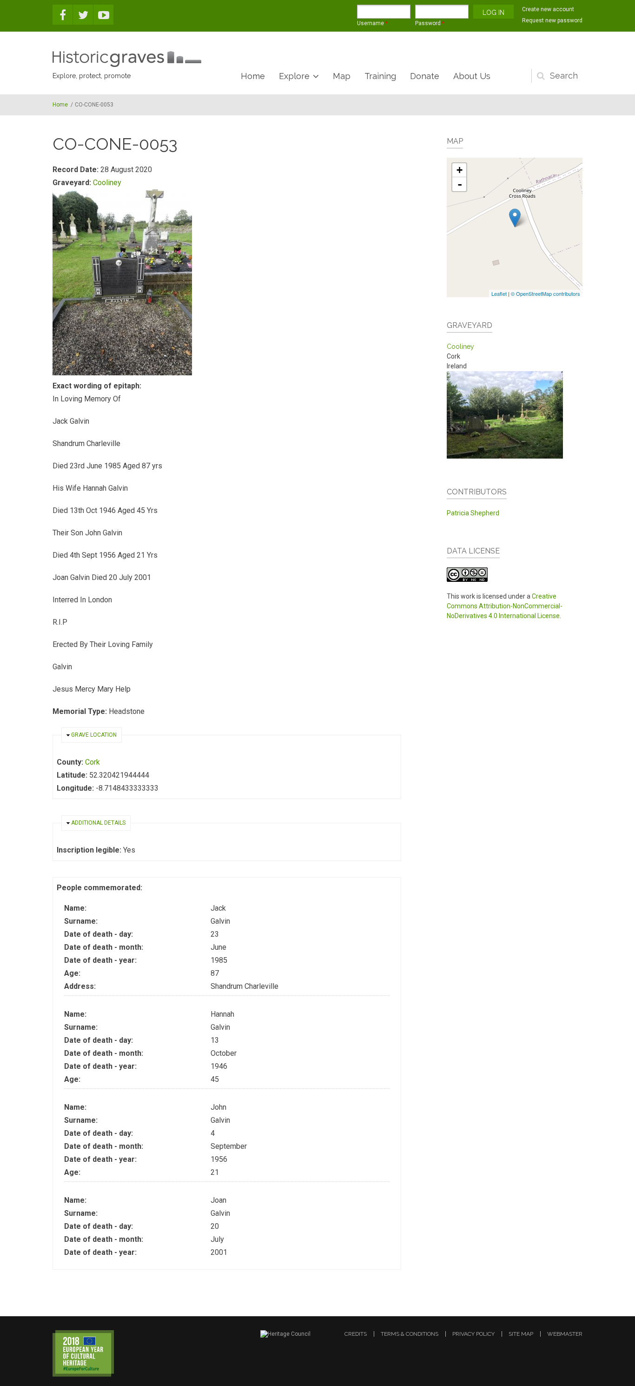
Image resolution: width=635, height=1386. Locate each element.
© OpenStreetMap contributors (545, 293)
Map (342, 76)
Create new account (548, 9)
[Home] (127, 59)
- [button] (459, 184)
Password (429, 23)
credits (355, 1334)
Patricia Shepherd (473, 513)
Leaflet (499, 293)
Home (253, 76)
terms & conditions (409, 1334)
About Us (471, 76)
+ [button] (459, 170)
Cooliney (107, 182)
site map (521, 1334)
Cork (92, 762)
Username (372, 23)
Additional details (98, 823)
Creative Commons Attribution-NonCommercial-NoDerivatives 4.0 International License (504, 606)
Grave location (94, 735)
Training (380, 76)
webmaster (564, 1334)
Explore (294, 76)
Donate (424, 76)
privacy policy (473, 1334)
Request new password (552, 20)
